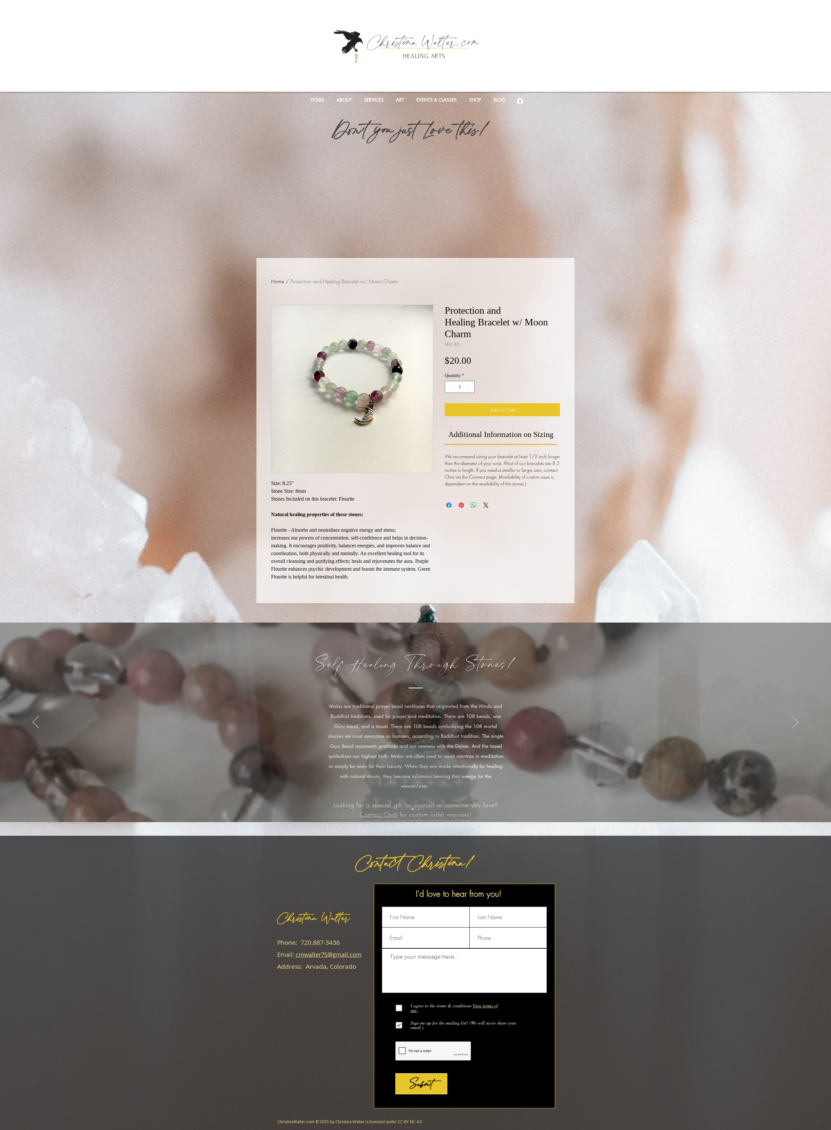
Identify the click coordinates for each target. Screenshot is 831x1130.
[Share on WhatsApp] (474, 505)
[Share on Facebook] (449, 505)
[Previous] (35, 722)
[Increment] (469, 387)
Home (277, 281)
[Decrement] (450, 387)
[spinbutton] (459, 387)
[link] (500, 434)
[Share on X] (486, 505)
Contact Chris (379, 814)
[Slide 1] (413, 809)
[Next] (795, 722)
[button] (520, 100)
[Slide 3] (418, 809)
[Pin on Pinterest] (461, 505)
